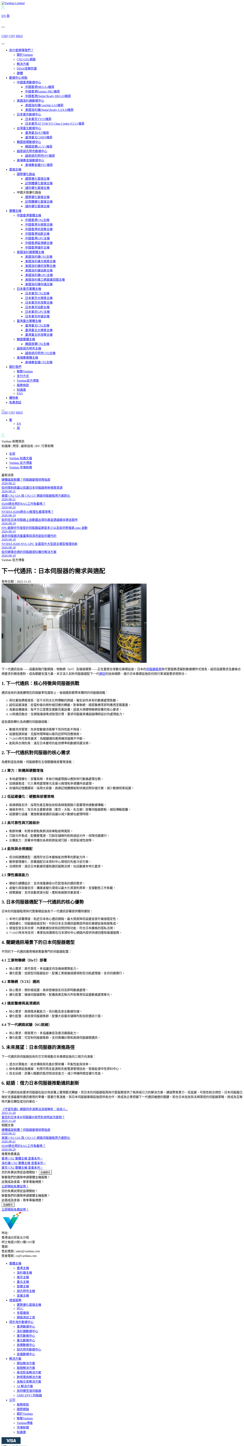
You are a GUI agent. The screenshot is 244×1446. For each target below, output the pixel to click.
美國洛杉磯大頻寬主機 (40, 261)
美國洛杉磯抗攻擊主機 (40, 266)
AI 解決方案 (25, 1386)
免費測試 (15, 402)
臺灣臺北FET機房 (36, 132)
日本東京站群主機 (37, 307)
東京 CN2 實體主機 (22, 1167)
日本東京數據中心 (29, 114)
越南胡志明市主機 (29, 348)
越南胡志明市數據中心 (32, 151)
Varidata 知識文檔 (20, 458)
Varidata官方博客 (28, 380)
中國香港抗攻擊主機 (38, 229)
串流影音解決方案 (29, 1372)
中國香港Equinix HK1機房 (42, 91)
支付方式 (23, 376)
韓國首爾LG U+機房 (38, 146)
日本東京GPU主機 (37, 311)
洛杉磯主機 (24, 1272)
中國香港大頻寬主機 (38, 224)
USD (5, 36)
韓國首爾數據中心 (29, 142)
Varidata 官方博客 (20, 462)
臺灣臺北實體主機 (29, 321)
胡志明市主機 (26, 1291)
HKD (19, 36)
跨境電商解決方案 (29, 1377)
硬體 (20, 73)
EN (4, 16)
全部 (12, 453)
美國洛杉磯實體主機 (30, 252)
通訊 (102, 673)
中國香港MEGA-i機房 (39, 87)
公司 (12, 1400)
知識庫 (21, 389)
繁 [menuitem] (10, 420)
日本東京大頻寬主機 (38, 298)
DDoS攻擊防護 (27, 68)
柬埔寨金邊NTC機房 (38, 165)
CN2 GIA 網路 (26, 59)
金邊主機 (23, 1295)
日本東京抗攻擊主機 (38, 302)
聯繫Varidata (25, 371)
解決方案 (23, 64)
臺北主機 (23, 1281)
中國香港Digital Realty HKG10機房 (47, 96)
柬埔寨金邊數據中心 (30, 160)
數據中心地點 (18, 77)
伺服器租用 (153, 669)
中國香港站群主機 (37, 233)
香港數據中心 (26, 1326)
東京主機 (23, 1277)
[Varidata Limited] (13, 3)
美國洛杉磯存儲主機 (38, 284)
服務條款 (23, 385)
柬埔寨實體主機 (27, 357)
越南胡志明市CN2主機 (39, 353)
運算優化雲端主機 (37, 178)
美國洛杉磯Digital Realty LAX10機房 (49, 109)
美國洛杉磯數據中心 (30, 100)
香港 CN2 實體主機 (22, 1158)
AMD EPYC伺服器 (29, 1395)
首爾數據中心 (26, 1345)
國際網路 (23, 1409)
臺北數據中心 (26, 1340)
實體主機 (15, 210)
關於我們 (15, 366)
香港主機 (23, 1268)
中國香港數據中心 (29, 82)
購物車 (13, 397)
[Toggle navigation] (3, 43)
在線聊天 (45, 1172)
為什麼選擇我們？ (21, 50)
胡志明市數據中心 (29, 1349)
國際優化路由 (26, 174)
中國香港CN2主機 (36, 220)
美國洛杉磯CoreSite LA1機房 (43, 105)
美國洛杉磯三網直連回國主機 (44, 279)
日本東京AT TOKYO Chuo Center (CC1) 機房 (54, 123)
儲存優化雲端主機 (37, 187)
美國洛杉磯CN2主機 (38, 256)
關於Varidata (25, 54)
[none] (125, 423)
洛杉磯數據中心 (27, 1331)
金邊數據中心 (26, 1354)
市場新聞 (23, 1427)
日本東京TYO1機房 (37, 119)
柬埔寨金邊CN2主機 (38, 362)
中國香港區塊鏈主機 (38, 243)
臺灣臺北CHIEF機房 (38, 137)
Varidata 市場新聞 (20, 467)
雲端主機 (15, 169)
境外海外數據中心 (21, 1322)
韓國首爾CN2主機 (36, 344)
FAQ (20, 393)
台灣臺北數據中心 (29, 128)
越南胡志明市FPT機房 (39, 155)
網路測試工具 (26, 1317)
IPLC (20, 1308)
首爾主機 (23, 1286)
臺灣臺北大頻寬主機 (38, 330)
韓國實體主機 (26, 339)
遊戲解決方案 (26, 1368)
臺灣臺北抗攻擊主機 (38, 334)
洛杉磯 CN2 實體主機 (24, 1163)
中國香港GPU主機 (37, 238)
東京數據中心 (26, 1335)
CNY (12, 36)
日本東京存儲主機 (37, 316)
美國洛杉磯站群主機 (38, 270)
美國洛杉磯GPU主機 (38, 275)
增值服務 (15, 1300)
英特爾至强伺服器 (29, 1390)
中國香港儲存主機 (37, 247)
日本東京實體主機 (29, 288)
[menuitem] (10, 420)
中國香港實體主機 (29, 215)
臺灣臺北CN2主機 (36, 325)
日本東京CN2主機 (36, 293)
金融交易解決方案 (29, 1381)
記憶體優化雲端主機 (38, 183)
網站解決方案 (26, 1363)
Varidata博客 (25, 1423)
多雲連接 (23, 1312)
